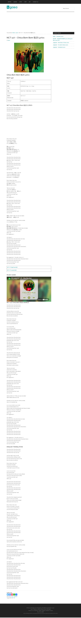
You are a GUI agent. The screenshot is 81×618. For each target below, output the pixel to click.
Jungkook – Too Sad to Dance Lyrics (60, 44)
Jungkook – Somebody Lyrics (59, 47)
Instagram (44, 610)
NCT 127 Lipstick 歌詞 (12, 270)
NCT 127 (13, 597)
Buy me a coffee (40, 611)
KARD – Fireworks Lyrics (58, 36)
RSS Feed (49, 609)
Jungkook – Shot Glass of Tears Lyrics (61, 42)
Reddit (47, 610)
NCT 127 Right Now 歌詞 (12, 267)
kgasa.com (34, 607)
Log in (53, 607)
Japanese (15, 596)
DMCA (39, 609)
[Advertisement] (40, 20)
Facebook (36, 610)
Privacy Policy (43, 609)
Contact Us (35, 609)
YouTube (51, 610)
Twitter (40, 610)
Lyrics (12, 596)
